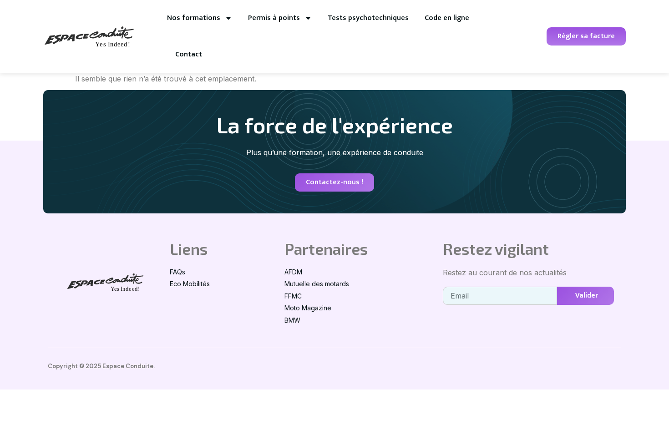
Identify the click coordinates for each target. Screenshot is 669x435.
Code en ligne (447, 18)
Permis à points (274, 18)
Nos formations (193, 18)
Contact (188, 54)
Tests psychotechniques (368, 18)
